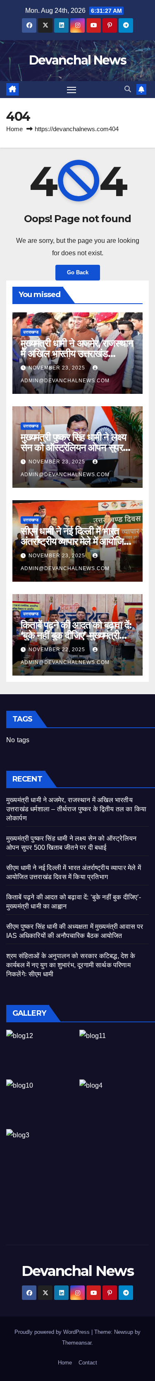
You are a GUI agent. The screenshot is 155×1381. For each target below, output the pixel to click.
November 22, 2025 (58, 649)
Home (14, 128)
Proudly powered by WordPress (52, 1332)
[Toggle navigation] (71, 90)
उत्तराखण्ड (30, 332)
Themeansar (76, 1343)
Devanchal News (77, 60)
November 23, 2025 (58, 368)
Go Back (77, 272)
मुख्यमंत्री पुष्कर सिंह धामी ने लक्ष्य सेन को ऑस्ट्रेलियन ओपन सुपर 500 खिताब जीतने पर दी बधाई (73, 447)
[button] (127, 89)
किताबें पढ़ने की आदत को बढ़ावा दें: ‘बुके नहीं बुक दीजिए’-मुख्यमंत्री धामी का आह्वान (76, 635)
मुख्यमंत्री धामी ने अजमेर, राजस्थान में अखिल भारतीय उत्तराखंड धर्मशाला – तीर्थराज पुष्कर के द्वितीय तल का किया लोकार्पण (76, 809)
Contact (88, 1362)
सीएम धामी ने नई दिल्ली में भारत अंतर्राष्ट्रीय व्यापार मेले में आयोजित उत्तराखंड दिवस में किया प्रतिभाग (75, 541)
